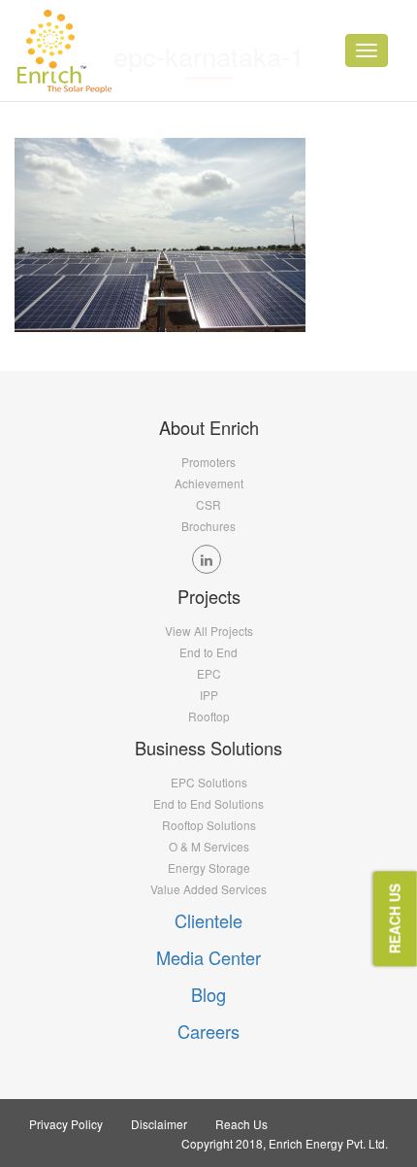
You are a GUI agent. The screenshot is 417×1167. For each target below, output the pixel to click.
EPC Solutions (209, 782)
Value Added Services (208, 889)
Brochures (208, 525)
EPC (209, 673)
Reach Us (241, 1124)
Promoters (208, 461)
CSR (208, 504)
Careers (208, 1031)
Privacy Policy (66, 1124)
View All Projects (209, 630)
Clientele (208, 920)
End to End (208, 652)
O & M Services (209, 846)
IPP (209, 694)
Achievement (209, 483)
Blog (208, 994)
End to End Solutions (208, 803)
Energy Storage (209, 867)
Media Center (208, 957)
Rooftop (209, 716)
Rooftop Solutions (209, 825)
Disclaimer (159, 1124)
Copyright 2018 (222, 1143)
